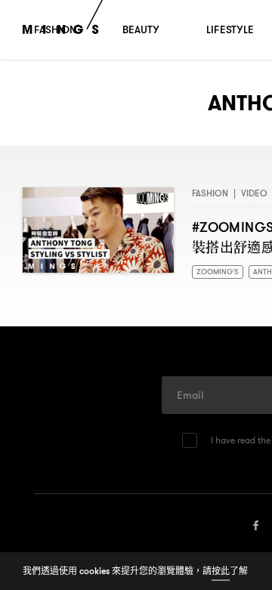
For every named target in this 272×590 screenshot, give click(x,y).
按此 (221, 570)
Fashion (210, 193)
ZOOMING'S (219, 272)
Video (254, 193)
